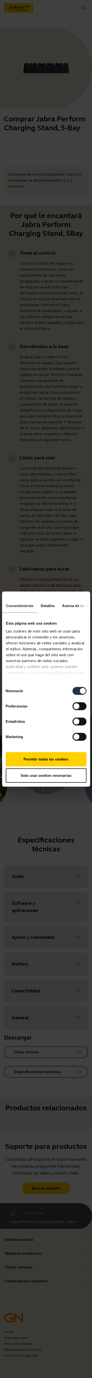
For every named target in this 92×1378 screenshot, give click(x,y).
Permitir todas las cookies (46, 759)
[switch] (79, 706)
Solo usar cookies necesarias (46, 775)
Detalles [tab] (47, 606)
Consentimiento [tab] (19, 606)
